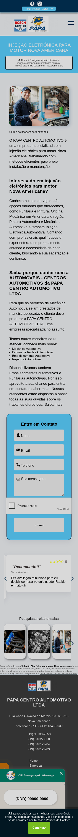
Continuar (39, 827)
